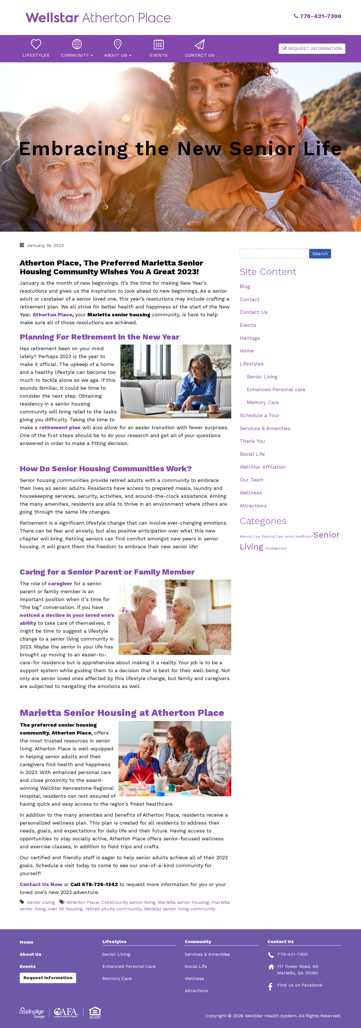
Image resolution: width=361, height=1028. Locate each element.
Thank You (252, 441)
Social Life (252, 454)
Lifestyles (252, 364)
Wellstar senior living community (179, 908)
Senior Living (41, 902)
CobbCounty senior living (128, 902)
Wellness (251, 493)
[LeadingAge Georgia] (33, 1012)
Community (198, 941)
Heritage (250, 338)
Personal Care (272, 536)
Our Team (252, 480)
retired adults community (113, 908)
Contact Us (254, 312)
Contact (249, 299)
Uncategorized (276, 548)
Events (248, 325)
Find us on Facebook (299, 985)
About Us (30, 954)
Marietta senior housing (183, 902)
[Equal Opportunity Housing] (95, 1012)
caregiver (60, 583)
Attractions (253, 505)
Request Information (314, 48)
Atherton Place (52, 314)
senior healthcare (298, 536)
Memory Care (263, 402)
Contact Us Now (41, 884)
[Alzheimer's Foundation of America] (67, 1012)
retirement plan (39, 307)
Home (247, 351)
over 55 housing (65, 908)
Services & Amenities (265, 428)
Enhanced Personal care (276, 389)
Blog (245, 286)
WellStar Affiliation (263, 467)
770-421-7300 (319, 16)
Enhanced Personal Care (129, 966)
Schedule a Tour (259, 415)
